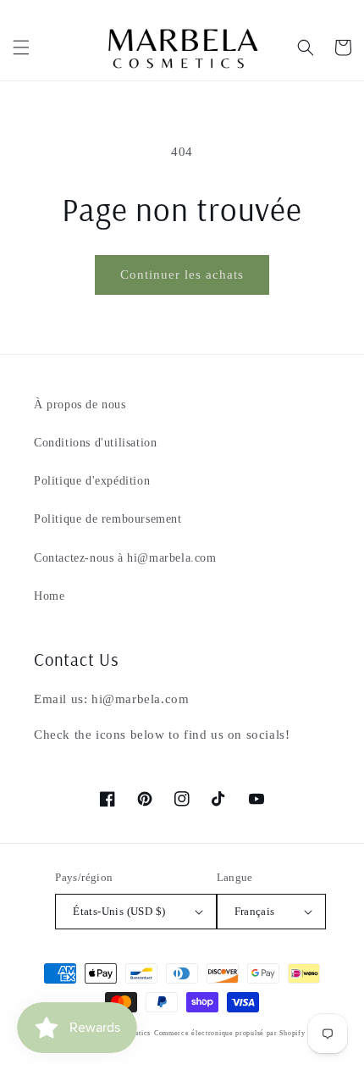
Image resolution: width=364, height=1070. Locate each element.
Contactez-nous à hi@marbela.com (125, 558)
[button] (21, 47)
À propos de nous (80, 404)
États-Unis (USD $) (119, 911)
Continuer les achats (182, 274)
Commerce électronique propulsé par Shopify (229, 1033)
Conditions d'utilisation (95, 442)
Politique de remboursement (108, 519)
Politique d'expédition (92, 480)
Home (49, 596)
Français (254, 911)
